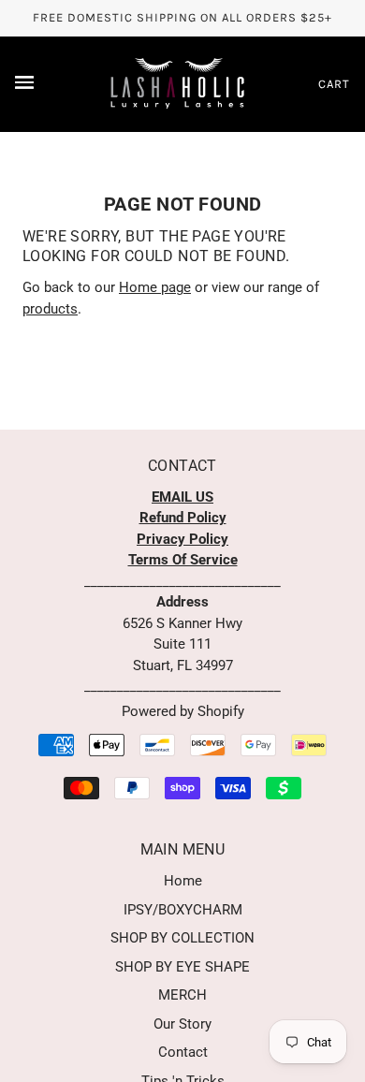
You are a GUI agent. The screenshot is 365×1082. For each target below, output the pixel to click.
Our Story (182, 1024)
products (50, 308)
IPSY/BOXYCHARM (183, 909)
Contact (183, 1052)
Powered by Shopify (183, 711)
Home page (155, 287)
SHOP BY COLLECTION (182, 937)
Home (183, 880)
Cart (334, 84)
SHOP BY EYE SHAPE (182, 966)
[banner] (178, 82)
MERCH (182, 995)
